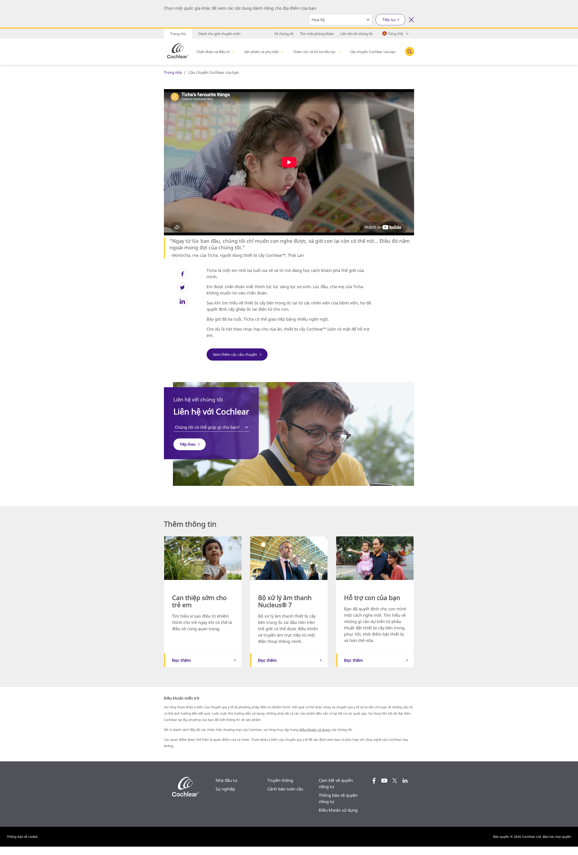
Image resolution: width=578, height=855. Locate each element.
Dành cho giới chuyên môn (219, 33)
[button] (182, 274)
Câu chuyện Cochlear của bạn (373, 51)
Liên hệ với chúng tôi (356, 33)
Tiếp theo (187, 444)
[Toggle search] (409, 51)
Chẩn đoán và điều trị (213, 51)
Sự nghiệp (225, 789)
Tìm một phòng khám (317, 33)
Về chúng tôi (284, 33)
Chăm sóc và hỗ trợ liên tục (314, 51)
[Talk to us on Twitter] (394, 780)
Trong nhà (173, 72)
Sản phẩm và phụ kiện (261, 51)
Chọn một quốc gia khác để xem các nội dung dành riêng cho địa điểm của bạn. (240, 8)
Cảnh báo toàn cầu (285, 789)
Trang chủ (178, 33)
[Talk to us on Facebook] (374, 780)
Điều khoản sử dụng (314, 730)
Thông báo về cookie (22, 836)
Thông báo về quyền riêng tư (338, 798)
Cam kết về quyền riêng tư (336, 783)
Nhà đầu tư (226, 780)
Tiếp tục (389, 19)
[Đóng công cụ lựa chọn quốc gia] (411, 19)
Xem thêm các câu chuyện (235, 354)
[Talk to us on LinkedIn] (405, 780)
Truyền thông (280, 780)
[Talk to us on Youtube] (384, 780)
